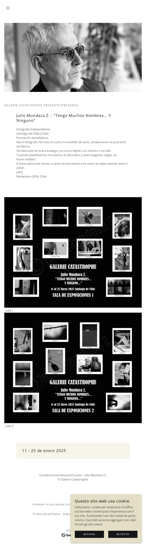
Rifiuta (89, 534)
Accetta (123, 534)
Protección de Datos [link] (46, 514)
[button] (14, 7)
